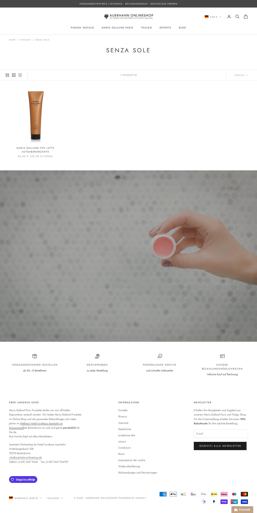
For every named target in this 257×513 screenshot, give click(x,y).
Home (12, 39)
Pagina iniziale (82, 27)
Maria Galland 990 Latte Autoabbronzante (36, 149)
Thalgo (146, 27)
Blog (182, 27)
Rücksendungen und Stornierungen (137, 472)
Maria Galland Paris (117, 27)
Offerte (165, 27)
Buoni (121, 454)
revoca (122, 441)
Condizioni (124, 448)
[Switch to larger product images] (7, 75)
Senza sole (42, 39)
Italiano (53, 498)
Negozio (25, 39)
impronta (123, 423)
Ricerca (122, 416)
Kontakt (243, 509)
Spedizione (124, 429)
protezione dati (126, 435)
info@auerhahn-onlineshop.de (25, 457)
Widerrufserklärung (129, 466)
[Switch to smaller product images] (13, 75)
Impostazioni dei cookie (131, 460)
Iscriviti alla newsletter (220, 446)
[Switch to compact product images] (20, 75)
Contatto (123, 410)
